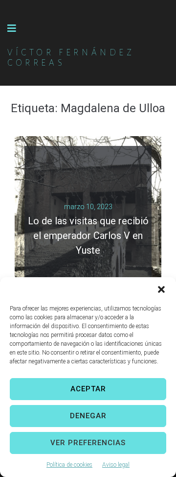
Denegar (88, 415)
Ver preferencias (88, 442)
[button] (161, 289)
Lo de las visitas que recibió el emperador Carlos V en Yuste (88, 235)
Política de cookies (69, 464)
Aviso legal (116, 464)
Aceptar (88, 388)
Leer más (84, 255)
